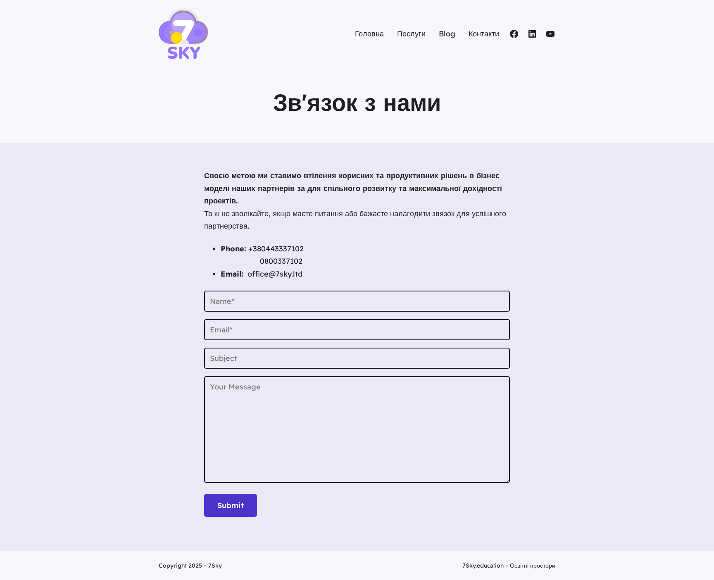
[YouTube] (550, 34)
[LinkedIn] (532, 34)
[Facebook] (514, 34)
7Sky (215, 565)
